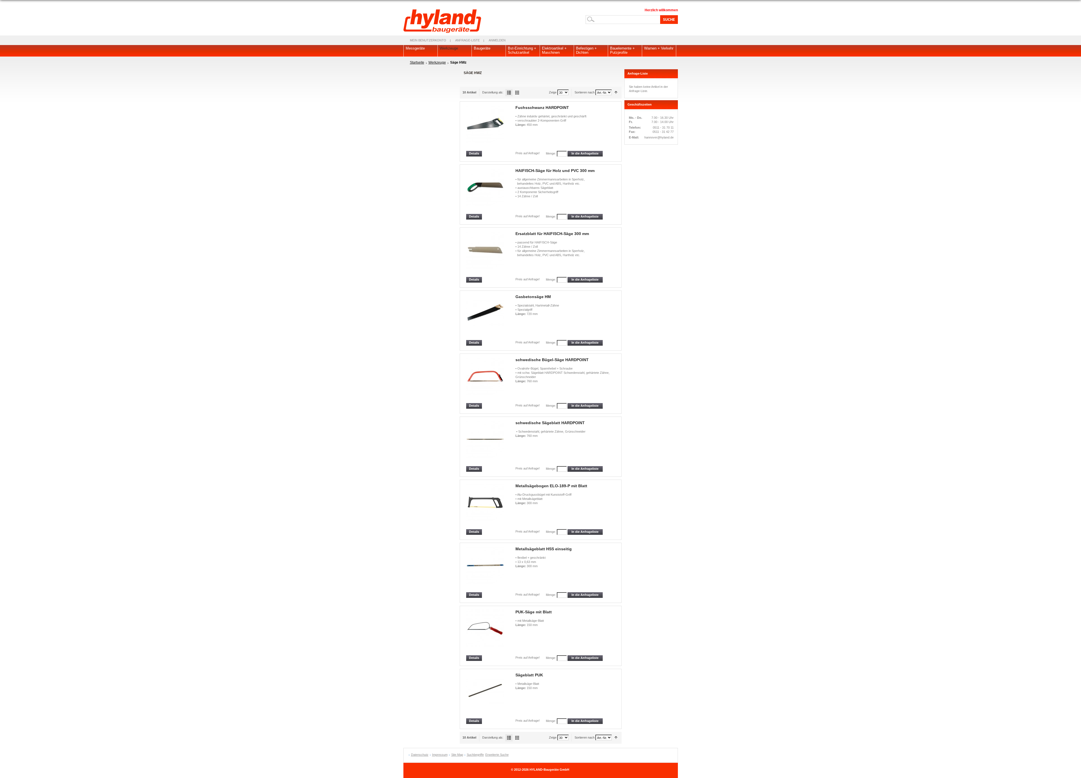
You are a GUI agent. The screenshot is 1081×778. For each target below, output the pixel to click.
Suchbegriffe (475, 754)
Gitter (517, 92)
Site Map (457, 754)
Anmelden (497, 40)
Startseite (417, 62)
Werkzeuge (437, 62)
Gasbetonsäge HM (533, 296)
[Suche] (668, 19)
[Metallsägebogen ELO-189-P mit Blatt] (485, 506)
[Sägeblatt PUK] (485, 695)
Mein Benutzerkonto (428, 40)
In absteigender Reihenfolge (616, 92)
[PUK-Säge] (485, 632)
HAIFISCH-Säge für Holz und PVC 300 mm (555, 170)
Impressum (440, 754)
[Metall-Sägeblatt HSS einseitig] (485, 569)
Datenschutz (419, 754)
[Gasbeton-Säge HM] (485, 317)
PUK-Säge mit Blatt (533, 612)
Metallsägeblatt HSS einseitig (543, 549)
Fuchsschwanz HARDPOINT (542, 107)
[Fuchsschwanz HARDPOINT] (485, 128)
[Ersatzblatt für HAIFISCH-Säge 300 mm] (485, 254)
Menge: (551, 153)
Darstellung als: (492, 92)
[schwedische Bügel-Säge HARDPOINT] (485, 380)
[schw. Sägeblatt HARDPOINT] (485, 443)
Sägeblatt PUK (529, 675)
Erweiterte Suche (497, 754)
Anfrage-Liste (467, 40)
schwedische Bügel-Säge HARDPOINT (552, 359)
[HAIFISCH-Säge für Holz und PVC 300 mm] (485, 191)
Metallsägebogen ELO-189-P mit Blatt (551, 486)
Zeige (553, 92)
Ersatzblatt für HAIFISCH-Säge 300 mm (552, 233)
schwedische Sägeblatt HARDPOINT (550, 423)
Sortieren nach (585, 92)
